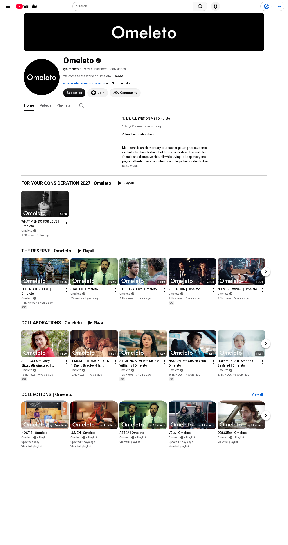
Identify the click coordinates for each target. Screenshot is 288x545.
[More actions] (66, 222)
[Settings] (254, 6)
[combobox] (134, 6)
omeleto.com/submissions (85, 83)
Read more (130, 166)
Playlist (43, 437)
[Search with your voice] (215, 6)
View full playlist (31, 446)
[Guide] (8, 6)
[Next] (265, 271)
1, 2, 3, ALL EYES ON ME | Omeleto (146, 118)
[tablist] (144, 105)
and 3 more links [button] (118, 83)
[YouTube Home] (26, 6)
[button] (130, 166)
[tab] (29, 105)
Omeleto (26, 231)
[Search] (200, 6)
